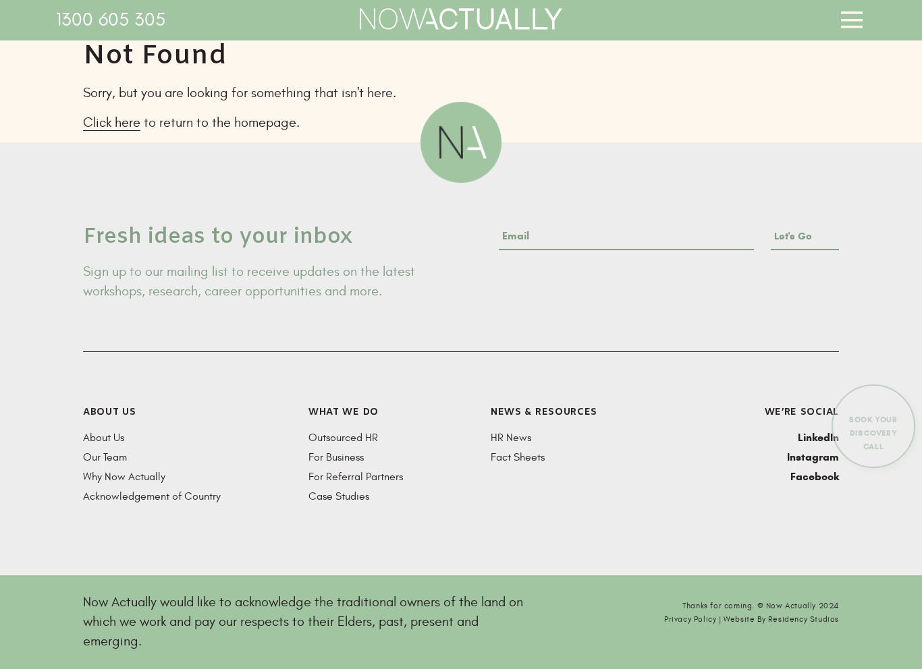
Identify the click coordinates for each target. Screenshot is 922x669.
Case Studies (338, 496)
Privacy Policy (690, 619)
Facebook (814, 476)
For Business (336, 457)
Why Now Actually (124, 477)
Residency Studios (803, 619)
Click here (111, 122)
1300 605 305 (110, 20)
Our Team (105, 457)
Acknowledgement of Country (152, 496)
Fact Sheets (518, 457)
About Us (103, 438)
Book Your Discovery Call (873, 432)
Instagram (813, 456)
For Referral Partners (355, 477)
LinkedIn (818, 437)
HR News (511, 438)
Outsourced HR (343, 438)
